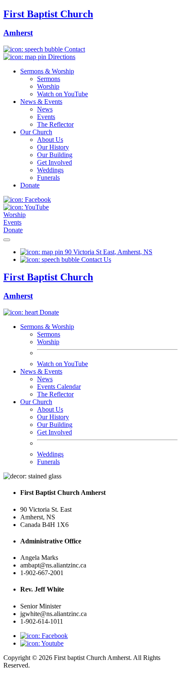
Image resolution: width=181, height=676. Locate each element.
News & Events (41, 101)
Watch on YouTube (62, 94)
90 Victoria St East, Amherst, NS (107, 251)
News (45, 109)
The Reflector (55, 124)
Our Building (54, 154)
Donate (30, 185)
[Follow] (42, 643)
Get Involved (54, 162)
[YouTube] (26, 207)
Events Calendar (59, 386)
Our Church (36, 132)
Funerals (48, 177)
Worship (48, 86)
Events (46, 116)
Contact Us (95, 259)
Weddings (50, 170)
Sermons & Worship (47, 71)
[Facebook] (27, 199)
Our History (53, 147)
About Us (50, 139)
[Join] (44, 635)
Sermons (48, 78)
